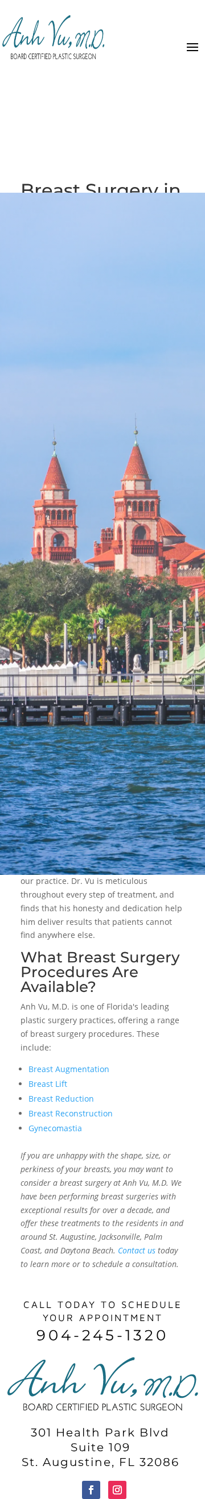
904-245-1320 (102, 1335)
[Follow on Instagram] (117, 1490)
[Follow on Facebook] (91, 1490)
